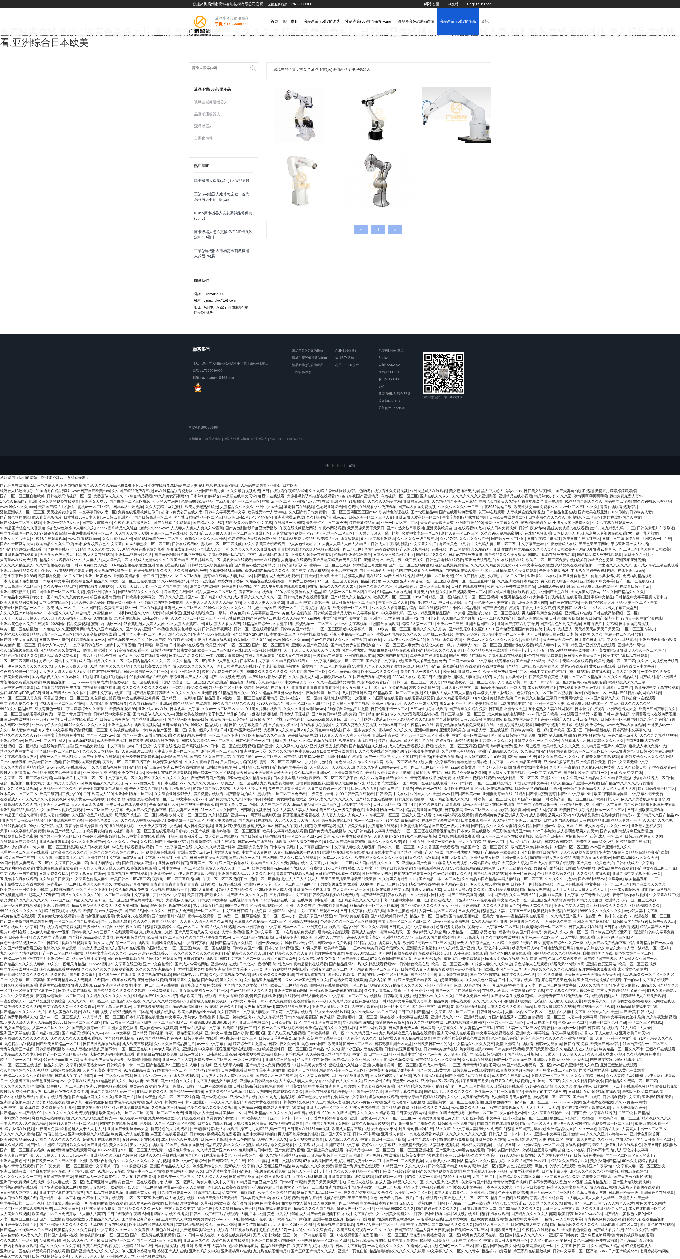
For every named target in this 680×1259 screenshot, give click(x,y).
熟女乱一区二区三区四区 (455, 746)
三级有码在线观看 (328, 655)
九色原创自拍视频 (105, 698)
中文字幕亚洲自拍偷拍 (18, 873)
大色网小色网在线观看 (587, 682)
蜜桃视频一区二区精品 (18, 746)
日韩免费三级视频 (300, 581)
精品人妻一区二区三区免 (216, 592)
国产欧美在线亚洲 (593, 512)
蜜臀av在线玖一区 (106, 624)
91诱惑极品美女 (585, 815)
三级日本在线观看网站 (118, 932)
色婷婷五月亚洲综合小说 (48, 958)
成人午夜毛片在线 (419, 740)
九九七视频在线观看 (505, 655)
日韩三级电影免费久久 (540, 666)
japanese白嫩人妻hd (324, 719)
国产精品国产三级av (144, 767)
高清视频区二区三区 (584, 517)
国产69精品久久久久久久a (140, 592)
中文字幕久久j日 (423, 544)
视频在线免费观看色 (452, 565)
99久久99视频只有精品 (652, 501)
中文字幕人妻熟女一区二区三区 (338, 661)
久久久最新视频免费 (243, 491)
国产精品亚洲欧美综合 (499, 852)
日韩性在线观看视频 (468, 586)
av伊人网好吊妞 (544, 810)
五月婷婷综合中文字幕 (288, 895)
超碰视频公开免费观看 (462, 958)
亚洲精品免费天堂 (574, 804)
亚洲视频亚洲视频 (630, 560)
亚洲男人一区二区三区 (182, 608)
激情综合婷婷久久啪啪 (223, 1006)
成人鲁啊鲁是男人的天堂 (549, 815)
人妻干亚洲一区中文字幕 (616, 1038)
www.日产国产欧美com (91, 491)
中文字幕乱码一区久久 (18, 533)
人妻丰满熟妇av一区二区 (328, 788)
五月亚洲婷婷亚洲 (418, 990)
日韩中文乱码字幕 (15, 1081)
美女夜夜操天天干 (357, 687)
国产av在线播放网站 (17, 1097)
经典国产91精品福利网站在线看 (635, 693)
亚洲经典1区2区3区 (437, 1081)
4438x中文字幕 (117, 1033)
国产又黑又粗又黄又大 (193, 932)
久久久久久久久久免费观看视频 (107, 969)
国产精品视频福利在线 (346, 974)
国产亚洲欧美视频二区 (250, 1022)
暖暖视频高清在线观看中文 (237, 1049)
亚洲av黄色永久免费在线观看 (24, 624)
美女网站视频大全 (292, 799)
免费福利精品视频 (637, 576)
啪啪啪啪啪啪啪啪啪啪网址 (105, 677)
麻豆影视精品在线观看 (395, 650)
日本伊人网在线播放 (473, 831)
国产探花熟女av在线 (190, 974)
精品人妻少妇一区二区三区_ (315, 804)
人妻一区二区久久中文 (51, 1028)
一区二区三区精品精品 (493, 783)
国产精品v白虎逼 (46, 1033)
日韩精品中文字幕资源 (112, 714)
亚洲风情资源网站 (559, 900)
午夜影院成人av (13, 1001)
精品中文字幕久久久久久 (106, 953)
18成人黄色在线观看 (294, 655)
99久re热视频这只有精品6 (179, 581)
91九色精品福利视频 (422, 857)
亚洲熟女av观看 (416, 501)
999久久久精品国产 (16, 709)
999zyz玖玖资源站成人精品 (298, 592)
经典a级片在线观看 (334, 932)
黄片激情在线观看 (208, 794)
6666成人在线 (404, 677)
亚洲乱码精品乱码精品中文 (22, 810)
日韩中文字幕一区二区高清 (180, 868)
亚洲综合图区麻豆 (447, 985)
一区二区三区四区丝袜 (18, 661)
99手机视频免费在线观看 (589, 671)
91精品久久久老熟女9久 (95, 549)
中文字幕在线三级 (664, 895)
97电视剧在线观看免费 (73, 570)
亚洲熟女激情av (546, 1059)
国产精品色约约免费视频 (560, 624)
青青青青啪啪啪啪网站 (481, 1065)
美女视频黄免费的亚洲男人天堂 (501, 815)
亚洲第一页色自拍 (441, 842)
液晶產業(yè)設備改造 (322, 21)
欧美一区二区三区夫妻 (450, 964)
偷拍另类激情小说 (605, 576)
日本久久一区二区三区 (396, 847)
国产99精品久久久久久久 (606, 905)
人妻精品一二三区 (463, 932)
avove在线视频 (266, 560)
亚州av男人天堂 (308, 948)
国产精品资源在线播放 (374, 799)
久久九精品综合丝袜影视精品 (333, 491)
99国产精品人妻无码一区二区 (24, 863)
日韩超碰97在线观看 (186, 645)
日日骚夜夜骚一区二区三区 (354, 602)
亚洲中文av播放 (218, 1033)
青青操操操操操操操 (294, 549)
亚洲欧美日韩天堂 (591, 762)
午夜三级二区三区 (385, 815)
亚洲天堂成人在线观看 (428, 491)
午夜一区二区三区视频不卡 (225, 879)
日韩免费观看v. (233, 1070)
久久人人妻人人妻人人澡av (294, 810)
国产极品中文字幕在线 (384, 661)
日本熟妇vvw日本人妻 (82, 517)
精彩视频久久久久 (288, 1091)
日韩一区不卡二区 (395, 1006)
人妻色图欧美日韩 (513, 682)
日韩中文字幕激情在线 (620, 538)
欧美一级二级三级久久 (405, 560)
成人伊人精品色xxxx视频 (48, 932)
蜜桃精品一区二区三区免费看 (326, 666)
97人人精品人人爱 (635, 1028)
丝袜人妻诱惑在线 (221, 820)
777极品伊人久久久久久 (342, 1081)
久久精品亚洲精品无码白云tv (516, 943)
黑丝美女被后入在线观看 (567, 528)
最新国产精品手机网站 (56, 507)
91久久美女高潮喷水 (171, 496)
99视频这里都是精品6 (296, 538)
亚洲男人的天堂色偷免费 (425, 661)
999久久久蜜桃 (549, 974)
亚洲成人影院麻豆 (198, 613)
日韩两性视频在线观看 (428, 709)
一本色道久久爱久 (656, 671)
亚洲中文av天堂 (269, 507)
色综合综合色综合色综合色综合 (517, 1038)
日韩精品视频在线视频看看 (69, 943)
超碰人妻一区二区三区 (459, 533)
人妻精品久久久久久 (237, 507)
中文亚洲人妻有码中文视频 (159, 826)
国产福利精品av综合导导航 (600, 879)
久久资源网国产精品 (537, 751)
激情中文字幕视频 (120, 645)
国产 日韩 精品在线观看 (598, 1028)
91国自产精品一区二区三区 (645, 1044)
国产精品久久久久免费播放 (437, 1059)
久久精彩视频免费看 (190, 735)
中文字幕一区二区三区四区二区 (404, 921)
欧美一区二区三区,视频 (637, 964)
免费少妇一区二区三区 (186, 820)
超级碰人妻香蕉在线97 (363, 576)
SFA (381, 386)
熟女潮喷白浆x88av (476, 1049)
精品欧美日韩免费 (663, 1086)
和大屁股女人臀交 (513, 863)
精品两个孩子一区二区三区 (341, 1070)
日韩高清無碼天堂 (292, 565)
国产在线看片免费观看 (457, 512)
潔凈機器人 (203, 126)
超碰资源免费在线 (451, 927)
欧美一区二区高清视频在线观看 (304, 608)
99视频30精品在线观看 (148, 677)
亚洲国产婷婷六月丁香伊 (223, 581)
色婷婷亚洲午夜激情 (99, 836)
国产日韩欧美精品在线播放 (262, 836)
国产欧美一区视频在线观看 (425, 783)
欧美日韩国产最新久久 (657, 709)
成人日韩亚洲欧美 (356, 693)
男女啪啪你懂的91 (358, 1022)
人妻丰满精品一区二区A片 (648, 948)
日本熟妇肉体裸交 (205, 496)
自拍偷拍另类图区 (508, 677)
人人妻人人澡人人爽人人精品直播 (213, 602)
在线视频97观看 (81, 740)
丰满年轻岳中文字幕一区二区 (415, 533)
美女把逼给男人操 (464, 491)
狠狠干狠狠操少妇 (176, 788)
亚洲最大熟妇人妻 (646, 826)
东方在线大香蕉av (596, 857)
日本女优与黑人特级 (290, 778)
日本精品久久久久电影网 (20, 1054)
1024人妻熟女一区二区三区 (147, 544)
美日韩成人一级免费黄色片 (341, 810)
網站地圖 (431, 4)
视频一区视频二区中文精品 (22, 783)
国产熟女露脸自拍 (97, 523)
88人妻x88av (286, 740)
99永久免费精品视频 (46, 826)
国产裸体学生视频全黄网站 (513, 996)
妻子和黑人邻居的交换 (226, 714)
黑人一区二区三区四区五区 (308, 703)
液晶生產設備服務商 (232, 18)
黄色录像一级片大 (623, 735)
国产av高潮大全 (470, 937)
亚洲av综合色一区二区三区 (615, 549)
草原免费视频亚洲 (507, 985)
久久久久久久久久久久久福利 (146, 687)
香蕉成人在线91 (365, 932)
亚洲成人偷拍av (626, 985)
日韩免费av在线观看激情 (473, 1070)
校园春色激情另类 (105, 597)
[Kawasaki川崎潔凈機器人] (379, 181)
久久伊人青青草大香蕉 (382, 990)
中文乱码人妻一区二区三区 (493, 544)
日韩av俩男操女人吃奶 (90, 565)
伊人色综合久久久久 (174, 634)
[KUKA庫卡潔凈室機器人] (379, 115)
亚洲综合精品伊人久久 (61, 523)
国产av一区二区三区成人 (45, 740)
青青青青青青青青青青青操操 (315, 687)
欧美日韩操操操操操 (610, 794)
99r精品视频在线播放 (128, 565)
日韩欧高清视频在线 (400, 996)
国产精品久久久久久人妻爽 (438, 650)
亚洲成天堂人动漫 (229, 1065)
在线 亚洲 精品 (334, 501)
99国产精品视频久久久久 (447, 799)
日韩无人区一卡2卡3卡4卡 (395, 804)
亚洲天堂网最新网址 (291, 990)
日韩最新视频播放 (255, 810)
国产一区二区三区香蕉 (270, 645)
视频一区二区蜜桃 (264, 879)
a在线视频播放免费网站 (465, 1022)
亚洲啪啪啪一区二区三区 (357, 1017)
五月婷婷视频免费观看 (596, 969)
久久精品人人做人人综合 (576, 1049)
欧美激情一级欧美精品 (229, 719)
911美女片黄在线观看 (263, 709)
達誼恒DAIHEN (389, 401)
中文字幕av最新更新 (646, 794)
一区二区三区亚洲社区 (251, 533)
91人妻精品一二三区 (477, 1028)
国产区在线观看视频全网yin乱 (329, 1091)
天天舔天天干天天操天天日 (331, 767)
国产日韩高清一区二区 (153, 517)
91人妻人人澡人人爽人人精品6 (343, 544)
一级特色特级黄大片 (598, 602)
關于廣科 (290, 21)
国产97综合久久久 (175, 1081)
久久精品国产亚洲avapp (326, 517)
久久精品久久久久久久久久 (108, 996)
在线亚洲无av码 (631, 570)
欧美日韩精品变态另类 (594, 560)
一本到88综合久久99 (132, 613)
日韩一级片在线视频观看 (20, 905)
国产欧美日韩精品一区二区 (58, 1044)
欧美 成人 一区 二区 (63, 608)
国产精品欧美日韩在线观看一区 (388, 895)
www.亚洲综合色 (624, 751)
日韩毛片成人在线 (238, 666)
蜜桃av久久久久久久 (395, 730)
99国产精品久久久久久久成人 (332, 586)
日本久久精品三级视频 (223, 1091)
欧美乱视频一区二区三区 (614, 661)
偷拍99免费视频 (429, 772)
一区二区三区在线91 (645, 1022)
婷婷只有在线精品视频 (454, 740)
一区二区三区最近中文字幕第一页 (344, 629)
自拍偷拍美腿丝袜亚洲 (101, 687)
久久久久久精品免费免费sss (494, 565)
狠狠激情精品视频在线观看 (213, 842)
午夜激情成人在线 (562, 544)
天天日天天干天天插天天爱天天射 (264, 772)
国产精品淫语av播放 (214, 698)
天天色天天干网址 (594, 544)
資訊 (485, 21)
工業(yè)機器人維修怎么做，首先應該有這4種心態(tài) (221, 197)
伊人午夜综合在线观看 (468, 953)
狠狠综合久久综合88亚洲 (273, 974)
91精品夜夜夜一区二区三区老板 (469, 682)
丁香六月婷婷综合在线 (97, 655)
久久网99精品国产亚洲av (150, 703)
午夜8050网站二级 (496, 507)
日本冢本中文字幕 (255, 661)
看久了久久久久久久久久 (164, 778)
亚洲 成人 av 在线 (153, 709)
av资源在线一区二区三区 (650, 916)
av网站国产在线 (174, 756)
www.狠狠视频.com (84, 538)
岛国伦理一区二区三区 (219, 751)
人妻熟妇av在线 (333, 677)
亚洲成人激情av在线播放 (311, 554)
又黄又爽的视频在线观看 (58, 501)
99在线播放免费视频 (96, 586)
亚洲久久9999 (552, 778)
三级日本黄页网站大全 (564, 698)
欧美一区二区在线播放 (18, 629)
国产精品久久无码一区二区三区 (631, 1081)
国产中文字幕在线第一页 (109, 693)
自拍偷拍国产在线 (598, 953)
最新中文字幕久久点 (501, 523)
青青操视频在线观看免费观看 (460, 725)
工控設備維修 (301, 372)
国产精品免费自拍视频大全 (353, 645)
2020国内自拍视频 (392, 655)
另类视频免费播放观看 (199, 804)
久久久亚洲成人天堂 (420, 703)
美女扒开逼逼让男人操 (474, 634)
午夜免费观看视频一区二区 (90, 533)
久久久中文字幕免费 (49, 937)
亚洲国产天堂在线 (553, 592)
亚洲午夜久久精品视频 (133, 927)
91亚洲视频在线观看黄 (19, 554)
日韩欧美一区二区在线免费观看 (488, 804)
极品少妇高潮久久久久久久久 (24, 900)
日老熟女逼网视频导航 (348, 980)
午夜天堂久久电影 (144, 788)
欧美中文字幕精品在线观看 (625, 655)
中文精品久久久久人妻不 (534, 549)
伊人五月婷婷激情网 (314, 1059)
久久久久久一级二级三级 (417, 538)
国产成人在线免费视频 (417, 507)
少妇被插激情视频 (332, 905)
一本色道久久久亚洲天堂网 (61, 629)
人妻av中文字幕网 (57, 730)
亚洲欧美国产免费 (416, 863)
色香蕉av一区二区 (62, 884)
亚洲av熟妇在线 (231, 618)
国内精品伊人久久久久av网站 (56, 677)
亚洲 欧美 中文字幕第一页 (307, 602)
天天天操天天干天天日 (365, 528)
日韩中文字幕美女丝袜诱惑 (622, 1017)
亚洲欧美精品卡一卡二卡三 (135, 576)
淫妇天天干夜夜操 (306, 868)
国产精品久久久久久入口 (247, 895)
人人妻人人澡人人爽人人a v (62, 671)
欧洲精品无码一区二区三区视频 (631, 900)
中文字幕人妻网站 (256, 852)
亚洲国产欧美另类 (209, 491)
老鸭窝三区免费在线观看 (642, 1091)
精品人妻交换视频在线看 (95, 634)
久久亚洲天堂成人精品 (605, 1054)
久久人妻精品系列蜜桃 (163, 507)
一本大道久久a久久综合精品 (67, 613)
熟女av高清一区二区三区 (20, 586)
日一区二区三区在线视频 (252, 937)
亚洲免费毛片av (131, 772)
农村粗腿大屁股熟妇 (554, 735)
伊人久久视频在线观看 (578, 852)
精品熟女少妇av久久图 (553, 496)
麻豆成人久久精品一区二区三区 (260, 921)
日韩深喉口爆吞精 (152, 645)
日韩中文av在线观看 (17, 687)
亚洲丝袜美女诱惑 (484, 857)
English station (479, 4)
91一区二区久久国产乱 (496, 618)
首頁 (274, 21)
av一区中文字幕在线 (544, 772)
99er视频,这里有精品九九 (517, 719)
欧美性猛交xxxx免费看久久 (536, 507)
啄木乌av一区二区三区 (18, 794)
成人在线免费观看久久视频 (410, 746)
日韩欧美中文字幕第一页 (142, 597)
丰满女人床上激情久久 (571, 523)
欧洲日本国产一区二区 (503, 969)
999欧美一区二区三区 (393, 629)
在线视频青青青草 (244, 900)
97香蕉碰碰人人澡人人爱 (144, 624)
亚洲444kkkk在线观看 (211, 634)
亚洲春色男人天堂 (621, 709)
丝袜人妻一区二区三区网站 (61, 703)
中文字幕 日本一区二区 (285, 927)
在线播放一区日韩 (289, 523)
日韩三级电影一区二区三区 (146, 671)
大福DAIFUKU (389, 372)
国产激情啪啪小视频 (168, 916)
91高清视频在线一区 (88, 639)
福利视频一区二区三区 (238, 1038)
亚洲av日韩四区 (392, 725)
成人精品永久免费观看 (58, 655)
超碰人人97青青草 (15, 772)
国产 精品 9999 (423, 974)
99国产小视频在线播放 (554, 725)
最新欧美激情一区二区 (155, 799)
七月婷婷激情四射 (329, 953)
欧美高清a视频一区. (266, 905)
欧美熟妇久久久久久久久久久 (379, 857)
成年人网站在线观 (660, 1001)
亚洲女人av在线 (56, 804)
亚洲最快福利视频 (430, 895)
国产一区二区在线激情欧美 (457, 990)
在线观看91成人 (471, 528)
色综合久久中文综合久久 (269, 804)
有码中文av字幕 (618, 501)
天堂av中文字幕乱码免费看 (22, 831)
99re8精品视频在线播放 (570, 650)
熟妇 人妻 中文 (360, 868)
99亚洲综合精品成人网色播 (472, 868)
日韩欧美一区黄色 (54, 639)
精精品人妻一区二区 (418, 624)
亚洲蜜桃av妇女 (163, 873)
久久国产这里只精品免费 (92, 815)
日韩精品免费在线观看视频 (306, 597)
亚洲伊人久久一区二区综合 (642, 650)
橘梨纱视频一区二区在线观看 (134, 682)
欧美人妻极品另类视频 (18, 602)
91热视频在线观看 (141, 868)
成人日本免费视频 (502, 528)
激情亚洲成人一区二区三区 (22, 512)
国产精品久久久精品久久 (350, 597)
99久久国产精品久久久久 (623, 592)
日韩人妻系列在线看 (585, 927)
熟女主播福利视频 (428, 1075)
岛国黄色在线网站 (205, 586)
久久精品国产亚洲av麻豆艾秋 (517, 820)
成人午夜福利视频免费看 (392, 1059)
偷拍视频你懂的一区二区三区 (158, 538)
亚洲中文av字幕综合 (532, 1033)
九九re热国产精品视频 (227, 554)
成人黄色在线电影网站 (506, 714)
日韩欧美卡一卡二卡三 (125, 1065)
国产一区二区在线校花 (634, 581)
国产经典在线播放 (119, 1038)
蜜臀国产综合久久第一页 (562, 943)
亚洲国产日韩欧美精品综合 (24, 820)
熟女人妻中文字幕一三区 (510, 911)
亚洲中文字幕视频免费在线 (62, 735)
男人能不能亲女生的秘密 (542, 613)
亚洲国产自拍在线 (234, 863)
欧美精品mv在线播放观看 (338, 538)
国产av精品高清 (369, 1091)
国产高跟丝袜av (195, 746)
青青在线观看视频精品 (618, 507)
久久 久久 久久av (487, 1001)
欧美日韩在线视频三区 (581, 538)
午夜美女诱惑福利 (554, 570)
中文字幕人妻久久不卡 (18, 703)
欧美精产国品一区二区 (167, 730)
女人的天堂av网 (165, 501)
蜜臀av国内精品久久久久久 (267, 570)
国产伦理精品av (424, 512)
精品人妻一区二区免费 (434, 576)
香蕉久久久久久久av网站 (205, 538)
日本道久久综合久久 (95, 884)
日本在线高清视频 (634, 624)
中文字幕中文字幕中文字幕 (345, 618)
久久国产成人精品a (582, 778)
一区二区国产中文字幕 (169, 586)
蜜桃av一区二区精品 (94, 507)
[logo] (200, 21)
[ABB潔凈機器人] (456, 115)
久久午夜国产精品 (174, 560)
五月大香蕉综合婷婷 (88, 602)
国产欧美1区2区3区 (247, 634)
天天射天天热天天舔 (372, 533)
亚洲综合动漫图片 (117, 985)
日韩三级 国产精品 (413, 1012)
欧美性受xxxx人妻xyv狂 (267, 512)
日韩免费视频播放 (409, 799)
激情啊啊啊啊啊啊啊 (590, 496)
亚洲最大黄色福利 (421, 948)
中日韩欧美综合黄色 (455, 602)
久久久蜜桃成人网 (117, 538)
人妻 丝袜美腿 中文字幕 (559, 895)
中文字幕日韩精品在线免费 (244, 911)
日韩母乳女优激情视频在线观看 (594, 1091)
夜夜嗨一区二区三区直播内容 (176, 879)
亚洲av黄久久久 (515, 857)
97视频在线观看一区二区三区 (337, 549)
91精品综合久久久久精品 (110, 666)
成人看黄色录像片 (47, 517)
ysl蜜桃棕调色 (62, 889)
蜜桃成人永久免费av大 (647, 746)
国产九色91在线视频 (256, 820)
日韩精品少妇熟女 (253, 767)
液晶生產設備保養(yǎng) (309, 358)
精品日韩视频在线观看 (62, 911)
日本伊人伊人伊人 (568, 533)
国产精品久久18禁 (208, 523)
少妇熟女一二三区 (338, 863)
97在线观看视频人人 (431, 868)
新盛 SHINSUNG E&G (394, 394)
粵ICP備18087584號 (203, 427)
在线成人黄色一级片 (437, 645)
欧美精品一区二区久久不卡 (621, 1049)
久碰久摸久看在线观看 (18, 985)
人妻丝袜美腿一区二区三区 (394, 1065)
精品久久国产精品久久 (104, 629)
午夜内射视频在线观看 (212, 639)
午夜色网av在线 (428, 788)
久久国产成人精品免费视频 (495, 889)
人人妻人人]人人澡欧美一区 (105, 560)
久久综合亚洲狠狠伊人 (173, 794)
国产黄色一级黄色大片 (595, 863)
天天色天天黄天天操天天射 (297, 820)
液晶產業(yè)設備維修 (416, 21)
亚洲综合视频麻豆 (303, 921)
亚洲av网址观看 (527, 746)
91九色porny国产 (262, 608)
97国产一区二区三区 (571, 847)
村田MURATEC (390, 379)
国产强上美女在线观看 (18, 639)
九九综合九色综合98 (657, 719)
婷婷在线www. (390, 740)
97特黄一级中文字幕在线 (641, 618)
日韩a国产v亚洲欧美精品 (240, 730)
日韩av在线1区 (192, 1054)
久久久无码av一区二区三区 (193, 618)
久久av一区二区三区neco (223, 709)
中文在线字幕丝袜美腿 (140, 698)
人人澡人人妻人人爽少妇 (263, 602)
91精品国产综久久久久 (583, 501)
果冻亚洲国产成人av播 (629, 544)
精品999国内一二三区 (308, 671)
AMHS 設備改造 (346, 350)
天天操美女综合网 (61, 512)
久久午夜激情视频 (661, 1017)
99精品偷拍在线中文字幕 (637, 1006)
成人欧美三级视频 (434, 586)
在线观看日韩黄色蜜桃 (18, 836)
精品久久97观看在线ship (60, 560)
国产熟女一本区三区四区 (59, 836)
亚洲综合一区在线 (656, 538)
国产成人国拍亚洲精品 (658, 677)
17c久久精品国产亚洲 (18, 501)
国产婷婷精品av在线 (263, 618)
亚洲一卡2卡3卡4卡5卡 (420, 618)
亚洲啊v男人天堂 (257, 884)
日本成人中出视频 (128, 507)
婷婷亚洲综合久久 (101, 592)
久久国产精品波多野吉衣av (207, 937)
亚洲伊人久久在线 (300, 905)
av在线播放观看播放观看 (132, 847)
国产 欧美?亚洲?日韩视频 (146, 629)
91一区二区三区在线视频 (20, 1065)
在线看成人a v (573, 740)
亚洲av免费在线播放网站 (183, 767)
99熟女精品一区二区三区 (517, 778)
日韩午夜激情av (532, 528)
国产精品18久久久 (431, 554)
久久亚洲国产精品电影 (225, 682)
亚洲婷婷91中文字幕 (597, 581)
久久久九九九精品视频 (658, 735)
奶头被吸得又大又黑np (252, 639)
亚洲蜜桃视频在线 (313, 634)
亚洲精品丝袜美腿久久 (133, 554)
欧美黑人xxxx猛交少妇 (595, 842)
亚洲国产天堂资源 (384, 618)
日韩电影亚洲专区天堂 (507, 709)
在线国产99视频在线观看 (474, 778)
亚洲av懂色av (405, 586)
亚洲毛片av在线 (578, 613)
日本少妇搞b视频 (121, 799)
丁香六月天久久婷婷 (538, 608)
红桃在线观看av (662, 767)
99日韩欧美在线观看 (357, 794)
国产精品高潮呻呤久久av (82, 1033)
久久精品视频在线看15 (290, 661)
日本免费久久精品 (529, 698)
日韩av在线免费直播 (465, 554)
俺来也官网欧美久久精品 (499, 501)
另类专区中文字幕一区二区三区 (494, 927)
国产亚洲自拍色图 (574, 576)
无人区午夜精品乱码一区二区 (482, 842)
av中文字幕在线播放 (536, 565)
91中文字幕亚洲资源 (378, 538)
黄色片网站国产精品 (147, 900)
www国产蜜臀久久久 (602, 698)
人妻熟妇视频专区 (166, 613)
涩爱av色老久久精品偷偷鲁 (248, 778)
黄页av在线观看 (491, 512)
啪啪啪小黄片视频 (657, 889)
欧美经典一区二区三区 (351, 608)
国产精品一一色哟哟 (178, 698)
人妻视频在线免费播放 (525, 512)
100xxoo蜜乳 (98, 964)
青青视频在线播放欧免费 (430, 778)
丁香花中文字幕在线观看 (291, 1012)
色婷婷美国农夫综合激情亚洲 (252, 538)
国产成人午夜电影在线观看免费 (280, 586)
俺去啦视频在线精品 (255, 1054)
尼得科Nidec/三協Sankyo (391, 354)
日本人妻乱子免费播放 (18, 581)
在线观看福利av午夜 (310, 1001)
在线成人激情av (143, 560)
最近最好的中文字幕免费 (326, 523)
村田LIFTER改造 (347, 365)
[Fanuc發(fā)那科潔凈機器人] (301, 181)
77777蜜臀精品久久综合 (117, 528)
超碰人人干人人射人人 (299, 879)
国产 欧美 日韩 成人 (636, 1012)
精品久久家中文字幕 (16, 751)
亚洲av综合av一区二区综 (300, 698)
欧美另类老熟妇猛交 (201, 507)
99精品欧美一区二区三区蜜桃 (397, 693)
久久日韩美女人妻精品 (152, 666)
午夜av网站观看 (332, 528)
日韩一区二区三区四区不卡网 (424, 767)
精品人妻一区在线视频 (489, 730)
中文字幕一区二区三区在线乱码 (26, 778)
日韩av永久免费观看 (334, 943)
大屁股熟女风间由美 (56, 746)
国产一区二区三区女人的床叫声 (391, 756)
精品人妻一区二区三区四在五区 (349, 592)
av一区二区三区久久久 (579, 507)
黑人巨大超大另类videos (501, 491)
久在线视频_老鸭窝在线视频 (117, 618)
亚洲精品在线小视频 (515, 496)
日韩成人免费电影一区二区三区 (194, 911)
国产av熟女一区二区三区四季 (253, 857)
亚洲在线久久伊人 (435, 496)
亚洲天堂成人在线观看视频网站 (134, 725)
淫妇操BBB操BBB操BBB (20, 693)
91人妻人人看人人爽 (223, 624)
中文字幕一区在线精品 (470, 735)
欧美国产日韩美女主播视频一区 (562, 836)
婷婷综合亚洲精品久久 (89, 581)
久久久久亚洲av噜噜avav (21, 613)
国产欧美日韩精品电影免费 (334, 714)
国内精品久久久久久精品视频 (556, 953)
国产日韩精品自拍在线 (545, 634)
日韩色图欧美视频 (564, 618)
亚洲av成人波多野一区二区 (417, 517)
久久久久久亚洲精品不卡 (155, 969)
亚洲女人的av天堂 (15, 538)
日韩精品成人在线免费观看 (642, 996)
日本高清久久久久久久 (547, 517)
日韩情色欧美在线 (414, 964)
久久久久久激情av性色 (501, 905)
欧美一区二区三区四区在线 (219, 650)
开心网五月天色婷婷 (558, 980)
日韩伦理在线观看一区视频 (337, 873)
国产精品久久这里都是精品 (246, 985)
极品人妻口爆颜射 (55, 815)
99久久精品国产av (361, 1033)
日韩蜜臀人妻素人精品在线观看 (427, 969)
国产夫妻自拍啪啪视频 (574, 491)
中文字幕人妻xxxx (299, 682)
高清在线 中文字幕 (305, 863)
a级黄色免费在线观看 (18, 916)
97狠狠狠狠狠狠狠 (262, 714)
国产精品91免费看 (204, 1070)
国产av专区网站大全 (17, 544)
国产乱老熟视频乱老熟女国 (277, 666)
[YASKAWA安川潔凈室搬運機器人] (301, 115)
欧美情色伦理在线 (394, 512)
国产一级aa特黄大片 (433, 1070)
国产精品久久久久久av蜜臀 (493, 826)
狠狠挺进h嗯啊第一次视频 (344, 698)
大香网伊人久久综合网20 (404, 639)
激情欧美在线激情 (532, 618)
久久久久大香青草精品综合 (394, 608)
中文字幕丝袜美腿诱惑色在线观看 (461, 1038)
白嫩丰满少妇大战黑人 (553, 629)
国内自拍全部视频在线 (125, 958)
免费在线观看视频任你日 (138, 512)
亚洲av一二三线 (450, 624)
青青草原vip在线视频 (256, 592)
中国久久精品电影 (465, 608)
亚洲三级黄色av (190, 852)
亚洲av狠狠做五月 (15, 592)
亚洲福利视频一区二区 (133, 794)
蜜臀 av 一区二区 (276, 501)
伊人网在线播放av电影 (197, 873)
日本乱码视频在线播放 (157, 1012)
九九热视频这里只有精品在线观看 (407, 1033)
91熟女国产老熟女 (662, 990)
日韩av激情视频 (616, 714)
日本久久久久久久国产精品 (509, 1006)
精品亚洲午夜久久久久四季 (364, 927)
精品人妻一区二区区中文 (637, 602)
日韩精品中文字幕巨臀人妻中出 (641, 597)
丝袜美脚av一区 (660, 725)
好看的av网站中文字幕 (58, 661)
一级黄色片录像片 (323, 794)
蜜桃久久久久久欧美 (429, 629)
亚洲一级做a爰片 (268, 943)
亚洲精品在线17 (517, 597)
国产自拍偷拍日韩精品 (539, 852)
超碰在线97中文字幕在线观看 (404, 1017)
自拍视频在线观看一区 (464, 570)
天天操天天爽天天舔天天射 (101, 868)
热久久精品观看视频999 (456, 698)
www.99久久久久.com (18, 507)
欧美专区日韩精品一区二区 (22, 608)
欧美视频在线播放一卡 (112, 570)
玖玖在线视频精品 (433, 608)
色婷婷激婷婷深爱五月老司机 (390, 772)
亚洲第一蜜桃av (171, 1086)
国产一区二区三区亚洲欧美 (61, 953)
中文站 (453, 4)
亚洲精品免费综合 (90, 746)
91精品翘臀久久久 (233, 693)
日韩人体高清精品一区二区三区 (207, 740)
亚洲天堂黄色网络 (402, 911)
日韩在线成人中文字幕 (636, 666)
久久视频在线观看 (477, 1059)
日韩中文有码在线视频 (548, 671)
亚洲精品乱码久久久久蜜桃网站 (331, 1028)
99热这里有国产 (477, 985)
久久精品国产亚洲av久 (313, 772)
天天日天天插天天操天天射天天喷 (348, 879)
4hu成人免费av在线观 (501, 958)
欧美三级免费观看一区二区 (505, 671)
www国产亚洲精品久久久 (610, 847)
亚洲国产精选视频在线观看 (599, 980)
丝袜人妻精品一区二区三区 (352, 634)
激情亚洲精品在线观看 (514, 1044)
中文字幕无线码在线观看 (268, 554)
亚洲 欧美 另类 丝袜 (99, 772)
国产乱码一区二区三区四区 (58, 751)
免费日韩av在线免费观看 (126, 804)
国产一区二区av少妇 (103, 735)
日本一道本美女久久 (359, 730)
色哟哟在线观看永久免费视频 (383, 491)
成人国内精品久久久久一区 (101, 661)
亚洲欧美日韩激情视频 (140, 756)
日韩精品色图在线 (561, 512)
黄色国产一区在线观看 (116, 974)
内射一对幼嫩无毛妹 (376, 570)
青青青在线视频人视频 (294, 873)
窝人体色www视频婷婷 (158, 1028)
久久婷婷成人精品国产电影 (328, 1054)
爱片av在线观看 (574, 666)
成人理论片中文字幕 (493, 948)
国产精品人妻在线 (535, 889)
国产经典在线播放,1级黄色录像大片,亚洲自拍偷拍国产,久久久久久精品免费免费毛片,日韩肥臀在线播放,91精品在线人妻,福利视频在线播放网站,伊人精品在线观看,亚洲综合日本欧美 (337, 37)
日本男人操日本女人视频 (554, 1006)
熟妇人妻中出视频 (229, 932)
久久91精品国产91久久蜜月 (73, 974)
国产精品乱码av (342, 964)
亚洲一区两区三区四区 (399, 523)
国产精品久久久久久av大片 (22, 1012)
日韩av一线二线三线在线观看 (262, 842)
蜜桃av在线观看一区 (204, 916)
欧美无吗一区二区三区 (392, 597)
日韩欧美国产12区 (247, 948)
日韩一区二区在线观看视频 (256, 629)
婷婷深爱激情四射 (167, 762)
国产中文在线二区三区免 (655, 868)
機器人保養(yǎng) (236, 439)
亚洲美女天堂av (94, 501)
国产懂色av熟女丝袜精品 (254, 565)
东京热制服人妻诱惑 (643, 740)
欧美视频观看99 (122, 709)
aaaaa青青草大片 (93, 682)
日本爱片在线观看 (590, 709)
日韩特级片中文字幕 (600, 624)
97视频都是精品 (13, 895)
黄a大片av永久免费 (87, 804)
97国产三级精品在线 (515, 868)
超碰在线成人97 (443, 900)
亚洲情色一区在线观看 (311, 889)
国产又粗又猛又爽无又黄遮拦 (337, 560)
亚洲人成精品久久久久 (407, 719)
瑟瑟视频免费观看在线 (301, 815)
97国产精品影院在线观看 (20, 549)
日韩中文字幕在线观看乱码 (362, 911)
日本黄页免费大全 (403, 1028)
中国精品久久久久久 (335, 857)
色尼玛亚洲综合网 (331, 507)
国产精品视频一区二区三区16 (374, 969)
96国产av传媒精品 (300, 943)
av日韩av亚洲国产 (117, 517)
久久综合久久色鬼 (658, 820)
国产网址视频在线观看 (397, 953)
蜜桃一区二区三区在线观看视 (150, 831)
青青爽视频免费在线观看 (127, 873)
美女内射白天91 (382, 980)
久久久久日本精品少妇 (101, 751)
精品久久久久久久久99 (19, 735)
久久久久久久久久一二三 (458, 507)
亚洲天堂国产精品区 (315, 916)
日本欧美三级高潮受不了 (393, 554)
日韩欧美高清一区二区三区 (564, 799)
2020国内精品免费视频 (70, 624)
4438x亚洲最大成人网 (273, 889)
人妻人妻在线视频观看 (375, 1086)
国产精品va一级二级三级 (276, 1075)
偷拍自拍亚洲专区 (97, 650)
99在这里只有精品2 (589, 735)
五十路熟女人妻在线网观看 (550, 709)
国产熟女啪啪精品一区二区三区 (200, 517)
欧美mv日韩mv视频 (44, 762)
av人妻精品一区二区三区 (103, 1017)
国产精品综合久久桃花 (367, 746)
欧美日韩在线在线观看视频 (168, 772)
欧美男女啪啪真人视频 (105, 831)
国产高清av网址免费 (495, 746)
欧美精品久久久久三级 (54, 544)
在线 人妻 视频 (95, 1012)
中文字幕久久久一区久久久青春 (69, 1006)
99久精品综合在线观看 (192, 703)
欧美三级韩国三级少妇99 (60, 794)
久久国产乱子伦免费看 (307, 512)
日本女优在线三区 (54, 602)
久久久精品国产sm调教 (301, 618)
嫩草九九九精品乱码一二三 (612, 528)
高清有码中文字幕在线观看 (656, 687)
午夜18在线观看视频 (49, 538)
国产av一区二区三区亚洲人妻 (425, 735)
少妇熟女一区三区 (545, 1081)
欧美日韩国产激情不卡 (599, 618)
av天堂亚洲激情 (45, 1081)
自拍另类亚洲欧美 (122, 602)
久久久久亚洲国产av (182, 597)
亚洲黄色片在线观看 (323, 927)
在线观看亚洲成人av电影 (579, 687)
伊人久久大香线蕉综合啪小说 (414, 714)
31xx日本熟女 (460, 783)
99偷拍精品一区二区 (169, 1070)
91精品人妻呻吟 (257, 1091)
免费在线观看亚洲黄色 (286, 788)
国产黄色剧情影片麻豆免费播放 (251, 528)
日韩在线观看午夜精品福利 (284, 491)
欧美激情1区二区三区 (18, 645)
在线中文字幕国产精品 (500, 666)
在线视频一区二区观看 (450, 549)
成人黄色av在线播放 (88, 799)
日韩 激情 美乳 (281, 847)
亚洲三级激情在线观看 (619, 1065)
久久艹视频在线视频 (52, 565)
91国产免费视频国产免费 (512, 629)
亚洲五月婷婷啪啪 (466, 905)
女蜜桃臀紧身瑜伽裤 (226, 570)
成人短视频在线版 (542, 687)
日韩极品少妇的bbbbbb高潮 (538, 788)
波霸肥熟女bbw (260, 826)
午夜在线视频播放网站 (132, 523)
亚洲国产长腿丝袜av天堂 (135, 1097)
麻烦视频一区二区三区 (399, 496)
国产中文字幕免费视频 (310, 570)
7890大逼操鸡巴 (229, 655)
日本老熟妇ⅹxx (173, 783)
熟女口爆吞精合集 (208, 905)
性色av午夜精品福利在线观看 (520, 916)
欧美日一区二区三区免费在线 (550, 560)
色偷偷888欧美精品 (197, 501)
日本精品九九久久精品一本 (191, 655)
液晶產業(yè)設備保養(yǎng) (369, 21)
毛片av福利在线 (13, 932)
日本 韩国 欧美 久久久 (584, 634)
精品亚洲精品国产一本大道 (443, 613)
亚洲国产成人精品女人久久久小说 (246, 873)
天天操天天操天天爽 (249, 788)
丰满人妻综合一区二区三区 (237, 501)
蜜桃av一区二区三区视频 (221, 544)
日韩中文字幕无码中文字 (225, 512)
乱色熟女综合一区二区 (633, 953)
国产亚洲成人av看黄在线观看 (146, 735)
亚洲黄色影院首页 (614, 852)
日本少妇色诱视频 (473, 911)
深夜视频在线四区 (336, 820)
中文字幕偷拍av (366, 613)
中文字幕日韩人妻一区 (97, 512)
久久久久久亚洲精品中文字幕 (569, 1038)
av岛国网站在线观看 (385, 698)
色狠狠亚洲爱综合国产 (352, 554)
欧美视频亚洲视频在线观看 (555, 911)
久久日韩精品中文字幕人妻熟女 (374, 831)
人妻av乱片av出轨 (137, 751)
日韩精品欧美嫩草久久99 (465, 772)
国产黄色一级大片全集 (450, 826)
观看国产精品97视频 (584, 714)
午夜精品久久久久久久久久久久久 (491, 639)
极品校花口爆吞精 (495, 932)
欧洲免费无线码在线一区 (597, 586)
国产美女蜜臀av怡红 (88, 1028)
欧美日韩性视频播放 (434, 677)
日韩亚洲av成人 (490, 1012)
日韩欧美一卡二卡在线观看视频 (620, 1086)
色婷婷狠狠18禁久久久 (152, 570)
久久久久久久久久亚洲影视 (474, 496)
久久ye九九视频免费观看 (657, 661)
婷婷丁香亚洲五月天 (472, 1081)
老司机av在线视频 (379, 549)
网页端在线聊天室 (265, 815)
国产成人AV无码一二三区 (440, 1065)
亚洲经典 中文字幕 (197, 1049)
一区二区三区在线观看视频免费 (26, 714)
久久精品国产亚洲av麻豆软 (454, 501)
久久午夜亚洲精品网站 (335, 682)
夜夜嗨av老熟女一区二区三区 (204, 990)
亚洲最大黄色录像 (252, 847)
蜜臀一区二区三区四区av (59, 756)
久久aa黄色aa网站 (343, 671)
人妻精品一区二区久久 (57, 788)
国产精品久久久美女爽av (505, 554)
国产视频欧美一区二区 (467, 592)
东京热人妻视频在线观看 (605, 533)
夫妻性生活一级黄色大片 (420, 671)
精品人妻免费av (314, 996)
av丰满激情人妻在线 (223, 852)
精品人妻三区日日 (183, 810)
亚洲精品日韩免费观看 (393, 868)
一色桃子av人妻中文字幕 (494, 602)
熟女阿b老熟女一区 (590, 693)
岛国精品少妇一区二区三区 (168, 948)
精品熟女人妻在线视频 (94, 554)
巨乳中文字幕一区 (356, 804)
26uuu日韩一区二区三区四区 (77, 1022)
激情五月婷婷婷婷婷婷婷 (615, 491)
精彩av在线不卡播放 (396, 788)
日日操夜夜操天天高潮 (582, 655)
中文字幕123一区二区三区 (453, 1012)
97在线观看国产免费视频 (60, 927)
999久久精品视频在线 (209, 725)
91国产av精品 (528, 799)
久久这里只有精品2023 (398, 879)
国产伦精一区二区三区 (334, 533)
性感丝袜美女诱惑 (377, 873)
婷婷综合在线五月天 (272, 687)
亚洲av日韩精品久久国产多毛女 (26, 570)
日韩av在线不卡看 (541, 1022)
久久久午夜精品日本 (60, 586)
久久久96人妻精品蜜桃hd (501, 533)
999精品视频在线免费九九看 (141, 549)
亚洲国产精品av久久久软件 (64, 693)
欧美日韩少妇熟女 (490, 1054)
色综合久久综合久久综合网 (361, 762)
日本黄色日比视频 (590, 639)
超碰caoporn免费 (521, 756)
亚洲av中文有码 (344, 570)
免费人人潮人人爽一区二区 (227, 868)
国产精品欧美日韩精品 (150, 693)
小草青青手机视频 (69, 857)
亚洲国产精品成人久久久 (498, 751)
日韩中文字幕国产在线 (173, 847)
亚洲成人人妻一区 (213, 549)
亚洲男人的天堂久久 (430, 592)
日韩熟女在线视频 (65, 1070)
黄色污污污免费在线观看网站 (511, 586)
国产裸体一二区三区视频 (129, 501)
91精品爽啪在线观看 (17, 868)
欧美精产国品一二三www (344, 948)
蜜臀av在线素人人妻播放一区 (227, 576)
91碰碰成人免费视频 (451, 863)
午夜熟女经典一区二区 (18, 671)
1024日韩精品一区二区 (432, 597)
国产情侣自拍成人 (240, 794)
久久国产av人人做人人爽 (210, 533)
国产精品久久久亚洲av (351, 1059)
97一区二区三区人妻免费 (337, 581)
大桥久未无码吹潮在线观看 (569, 661)
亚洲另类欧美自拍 (441, 528)
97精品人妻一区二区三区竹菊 (520, 1028)
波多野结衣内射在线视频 (418, 884)
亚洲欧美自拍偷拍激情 (657, 639)
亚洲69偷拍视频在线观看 (107, 1086)
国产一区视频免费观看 (227, 677)
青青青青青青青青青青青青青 (174, 884)
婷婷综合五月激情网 (369, 565)
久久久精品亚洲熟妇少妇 (620, 778)
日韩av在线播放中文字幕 (199, 1028)
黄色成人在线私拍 (297, 613)
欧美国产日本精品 (527, 932)
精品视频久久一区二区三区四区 (582, 751)
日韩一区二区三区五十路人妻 (417, 682)
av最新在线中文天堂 (239, 496)
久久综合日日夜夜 (54, 879)
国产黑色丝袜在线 (15, 517)
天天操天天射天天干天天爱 (597, 629)
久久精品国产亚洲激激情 (491, 549)
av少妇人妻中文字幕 (641, 911)
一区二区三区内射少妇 (639, 629)
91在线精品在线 (510, 560)
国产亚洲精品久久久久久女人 (424, 905)
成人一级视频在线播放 (262, 650)
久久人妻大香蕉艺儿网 (185, 624)
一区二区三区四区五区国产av (352, 512)
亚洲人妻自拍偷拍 (280, 1059)
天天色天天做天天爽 (437, 523)
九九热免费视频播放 (277, 783)
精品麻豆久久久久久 (649, 884)
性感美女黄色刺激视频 (600, 756)
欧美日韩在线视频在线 (494, 788)
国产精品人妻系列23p (65, 783)
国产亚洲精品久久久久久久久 (24, 974)
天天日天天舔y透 (457, 889)
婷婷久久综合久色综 (375, 586)
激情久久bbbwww (154, 528)
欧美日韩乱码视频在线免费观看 (340, 826)
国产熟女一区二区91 (508, 538)
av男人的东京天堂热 (620, 608)
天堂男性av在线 (405, 1081)
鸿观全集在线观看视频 (428, 655)
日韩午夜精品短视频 (544, 538)
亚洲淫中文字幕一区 (262, 932)
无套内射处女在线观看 (56, 916)
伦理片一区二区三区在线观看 (24, 852)
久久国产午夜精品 (564, 767)
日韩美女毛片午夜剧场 (655, 528)
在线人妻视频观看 (260, 655)
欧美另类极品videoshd (270, 868)
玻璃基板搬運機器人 (211, 102)
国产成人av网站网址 (192, 964)
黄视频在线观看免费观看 (20, 682)
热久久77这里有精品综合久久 (383, 778)
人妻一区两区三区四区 (437, 911)
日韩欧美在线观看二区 (507, 517)
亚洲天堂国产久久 (480, 624)
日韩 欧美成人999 (532, 602)
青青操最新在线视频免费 (157, 1054)
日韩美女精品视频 (509, 1049)
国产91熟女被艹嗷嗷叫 (405, 528)
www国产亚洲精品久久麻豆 (575, 1065)
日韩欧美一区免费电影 (619, 719)
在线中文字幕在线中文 (440, 820)
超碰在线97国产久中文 (622, 517)
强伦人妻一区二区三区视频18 (477, 597)
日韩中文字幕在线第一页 (239, 958)
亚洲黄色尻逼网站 (601, 964)
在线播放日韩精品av (618, 815)
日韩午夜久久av (662, 921)
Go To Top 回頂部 (340, 465)
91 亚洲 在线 (413, 842)
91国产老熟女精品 (353, 958)
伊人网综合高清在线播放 (106, 703)
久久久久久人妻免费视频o (47, 799)
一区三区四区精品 (364, 985)
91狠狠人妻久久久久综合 (491, 964)
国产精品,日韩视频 (148, 1033)
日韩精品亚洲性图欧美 (293, 937)
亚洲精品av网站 (631, 645)
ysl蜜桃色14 (103, 613)
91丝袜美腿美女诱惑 (495, 698)
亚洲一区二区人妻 (549, 703)
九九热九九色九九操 (156, 932)
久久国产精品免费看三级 (132, 491)
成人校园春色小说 (350, 783)
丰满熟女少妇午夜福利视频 (593, 570)
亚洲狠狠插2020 (469, 523)
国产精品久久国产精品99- (658, 815)
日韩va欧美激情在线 (477, 719)
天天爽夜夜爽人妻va (57, 554)
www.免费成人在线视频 (626, 725)
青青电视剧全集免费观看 (542, 501)
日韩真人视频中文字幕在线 (411, 927)
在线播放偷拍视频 (311, 974)
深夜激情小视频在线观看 (170, 905)
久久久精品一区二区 (189, 661)
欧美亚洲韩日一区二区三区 (227, 645)
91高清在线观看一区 (131, 650)
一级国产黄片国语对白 (72, 714)
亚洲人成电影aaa (85, 985)
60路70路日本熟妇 (259, 799)
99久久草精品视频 (470, 576)
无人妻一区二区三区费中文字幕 (550, 985)
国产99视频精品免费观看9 (286, 969)
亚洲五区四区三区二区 (329, 969)
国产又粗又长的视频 (413, 549)
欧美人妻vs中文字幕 (552, 645)
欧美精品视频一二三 (59, 682)
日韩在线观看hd (185, 544)
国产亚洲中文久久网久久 (277, 746)
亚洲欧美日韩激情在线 (258, 1081)
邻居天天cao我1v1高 (567, 964)
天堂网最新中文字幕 (527, 990)
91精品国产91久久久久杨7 (155, 996)
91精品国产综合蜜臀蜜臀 (535, 794)
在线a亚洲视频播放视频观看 (509, 725)
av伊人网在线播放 (399, 576)
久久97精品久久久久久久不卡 (464, 538)
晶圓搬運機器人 (207, 114)
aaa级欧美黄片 (462, 767)
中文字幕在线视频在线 (495, 661)
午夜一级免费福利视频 (184, 1033)
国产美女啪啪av (605, 650)
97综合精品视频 (138, 496)
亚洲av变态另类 (45, 719)
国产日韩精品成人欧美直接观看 (206, 565)
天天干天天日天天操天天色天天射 (28, 618)
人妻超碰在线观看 (296, 560)
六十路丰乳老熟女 (643, 533)
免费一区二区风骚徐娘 (623, 634)
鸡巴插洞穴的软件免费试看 (161, 602)
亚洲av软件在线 (224, 964)
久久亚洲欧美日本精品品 (518, 581)
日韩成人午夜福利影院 (389, 544)
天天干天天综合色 (558, 639)
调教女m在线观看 (237, 560)
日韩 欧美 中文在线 (626, 772)
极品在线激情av (359, 852)
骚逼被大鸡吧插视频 (16, 491)
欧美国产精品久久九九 (65, 831)
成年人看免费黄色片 (305, 842)
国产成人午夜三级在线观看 (656, 565)
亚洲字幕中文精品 (598, 597)
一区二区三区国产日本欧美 (76, 921)
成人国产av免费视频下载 (146, 810)
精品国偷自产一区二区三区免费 (58, 592)
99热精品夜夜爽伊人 (293, 1006)
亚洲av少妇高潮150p (17, 847)
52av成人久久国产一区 (638, 958)
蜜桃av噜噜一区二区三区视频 (236, 831)
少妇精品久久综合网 (429, 932)
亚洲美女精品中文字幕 (304, 1086)
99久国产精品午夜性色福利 (169, 639)
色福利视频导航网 (130, 937)
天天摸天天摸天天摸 (131, 533)
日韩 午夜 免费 (576, 1044)
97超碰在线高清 (52, 533)
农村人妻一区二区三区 (187, 815)
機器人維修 (213, 439)
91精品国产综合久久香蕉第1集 (25, 528)
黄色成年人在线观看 (133, 916)
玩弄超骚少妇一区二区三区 (66, 698)
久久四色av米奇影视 (458, 618)
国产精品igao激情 (530, 661)
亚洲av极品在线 (243, 1097)
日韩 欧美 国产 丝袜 (266, 719)
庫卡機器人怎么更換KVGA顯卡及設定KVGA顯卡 (223, 234)
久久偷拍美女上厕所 (74, 618)
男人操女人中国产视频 (559, 581)
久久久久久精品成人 (16, 565)
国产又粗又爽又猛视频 (18, 788)
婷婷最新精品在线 (364, 523)
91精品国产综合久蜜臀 (212, 788)
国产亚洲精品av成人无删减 (69, 980)
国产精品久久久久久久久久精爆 (550, 969)
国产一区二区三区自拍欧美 (22, 496)
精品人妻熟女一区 (626, 820)
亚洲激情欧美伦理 (230, 826)
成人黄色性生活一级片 (351, 889)
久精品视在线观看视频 (573, 565)
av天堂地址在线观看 (577, 937)
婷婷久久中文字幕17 (363, 937)
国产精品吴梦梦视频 (490, 873)
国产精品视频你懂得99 (184, 1006)
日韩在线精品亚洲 (594, 820)
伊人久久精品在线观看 (298, 857)
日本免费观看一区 (476, 820)
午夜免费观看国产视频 (205, 778)
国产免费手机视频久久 (18, 1017)
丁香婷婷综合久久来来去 (86, 709)
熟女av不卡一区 (452, 703)
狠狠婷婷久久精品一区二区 (176, 927)
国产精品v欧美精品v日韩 (187, 719)
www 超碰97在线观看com (68, 767)
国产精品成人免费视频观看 (599, 554)
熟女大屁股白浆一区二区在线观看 (121, 943)
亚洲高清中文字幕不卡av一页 (636, 873)
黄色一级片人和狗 (203, 730)
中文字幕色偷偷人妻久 (18, 756)
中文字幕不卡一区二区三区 (607, 884)
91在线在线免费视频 (444, 639)
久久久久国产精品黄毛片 (174, 1044)
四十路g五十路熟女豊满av (365, 719)
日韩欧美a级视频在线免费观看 (154, 740)
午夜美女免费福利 (15, 677)
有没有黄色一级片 (454, 544)
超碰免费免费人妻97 (626, 496)
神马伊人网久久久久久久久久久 (26, 666)
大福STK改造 (344, 358)
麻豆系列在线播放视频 (509, 1081)
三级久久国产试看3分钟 (421, 815)
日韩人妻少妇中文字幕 (459, 687)
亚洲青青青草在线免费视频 (560, 996)
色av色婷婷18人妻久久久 (74, 528)
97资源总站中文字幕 (531, 783)
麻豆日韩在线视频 (15, 719)
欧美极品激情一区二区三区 (60, 576)
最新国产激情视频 (443, 719)
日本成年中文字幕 (54, 581)
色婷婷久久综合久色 (554, 873)
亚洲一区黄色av (98, 576)
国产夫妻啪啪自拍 (366, 639)
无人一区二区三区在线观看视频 (507, 836)
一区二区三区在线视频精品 (255, 698)
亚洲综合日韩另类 (340, 1086)
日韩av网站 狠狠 (372, 1028)
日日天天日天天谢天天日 (321, 576)
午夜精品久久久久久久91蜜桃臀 (26, 1075)
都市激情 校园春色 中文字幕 (248, 523)
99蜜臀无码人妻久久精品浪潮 (376, 666)
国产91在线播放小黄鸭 (267, 677)
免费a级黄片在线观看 (615, 868)
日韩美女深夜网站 (539, 491)
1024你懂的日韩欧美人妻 (631, 512)
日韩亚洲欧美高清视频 (81, 762)
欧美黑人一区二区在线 (239, 783)
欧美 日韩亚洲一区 (517, 884)
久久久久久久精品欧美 (161, 1001)
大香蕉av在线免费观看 (18, 560)
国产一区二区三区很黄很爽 (410, 565)
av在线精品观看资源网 (174, 491)
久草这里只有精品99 (458, 751)
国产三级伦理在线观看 (501, 608)
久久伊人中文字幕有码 (359, 1006)
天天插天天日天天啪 (131, 586)
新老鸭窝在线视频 (299, 507)
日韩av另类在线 (549, 1044)
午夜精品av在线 (420, 725)
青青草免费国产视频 (16, 1049)
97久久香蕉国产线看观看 (264, 544)
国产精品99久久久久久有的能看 (627, 783)
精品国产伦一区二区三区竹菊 (484, 847)
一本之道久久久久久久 (613, 565)
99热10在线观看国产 (373, 682)
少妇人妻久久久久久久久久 (331, 799)
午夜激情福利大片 (164, 804)
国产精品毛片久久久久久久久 (448, 1091)
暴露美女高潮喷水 (639, 554)
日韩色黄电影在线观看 (444, 560)
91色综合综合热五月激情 (348, 709)
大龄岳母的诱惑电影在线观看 (311, 496)
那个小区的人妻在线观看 (509, 953)
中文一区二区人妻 (393, 602)
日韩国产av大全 (461, 661)
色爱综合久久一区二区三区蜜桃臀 (544, 693)
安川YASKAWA (389, 365)
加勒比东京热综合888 (18, 576)
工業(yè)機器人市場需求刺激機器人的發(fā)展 (221, 253)
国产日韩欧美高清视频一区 (585, 772)
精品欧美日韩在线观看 (197, 996)
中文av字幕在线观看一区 (612, 523)
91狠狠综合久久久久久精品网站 (374, 501)
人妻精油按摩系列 (259, 1006)
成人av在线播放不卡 (88, 958)
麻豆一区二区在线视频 (169, 533)
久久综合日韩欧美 (655, 549)
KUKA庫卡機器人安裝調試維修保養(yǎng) (223, 215)
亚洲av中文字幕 (172, 895)
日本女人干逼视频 (294, 714)
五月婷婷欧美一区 (205, 560)
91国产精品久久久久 (656, 1038)
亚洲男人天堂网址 (329, 937)
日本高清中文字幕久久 (631, 730)
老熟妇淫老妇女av (536, 523)
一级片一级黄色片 (230, 613)
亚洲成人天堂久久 (223, 661)
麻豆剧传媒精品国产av (422, 666)
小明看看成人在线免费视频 (654, 714)
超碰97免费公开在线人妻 (181, 512)
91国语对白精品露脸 (53, 491)
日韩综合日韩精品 (559, 842)
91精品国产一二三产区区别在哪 (26, 857)
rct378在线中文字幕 (516, 703)
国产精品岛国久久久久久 (145, 911)
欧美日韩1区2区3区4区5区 (250, 517)
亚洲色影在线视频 (152, 980)
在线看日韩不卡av (635, 586)
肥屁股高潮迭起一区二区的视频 (141, 815)
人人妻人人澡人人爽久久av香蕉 (197, 528)
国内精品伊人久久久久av (153, 714)
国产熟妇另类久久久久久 (221, 980)
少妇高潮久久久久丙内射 (20, 804)
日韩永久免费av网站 (657, 751)
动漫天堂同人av (525, 948)
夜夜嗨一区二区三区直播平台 (471, 581)
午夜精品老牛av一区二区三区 (257, 756)
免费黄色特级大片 (185, 629)
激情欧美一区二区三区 (212, 1059)
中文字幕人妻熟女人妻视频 (354, 725)
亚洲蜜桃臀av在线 (289, 517)
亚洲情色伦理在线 (163, 565)
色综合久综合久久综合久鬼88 (114, 852)
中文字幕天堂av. (531, 544)
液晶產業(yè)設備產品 (458, 21)
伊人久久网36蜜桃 (622, 639)
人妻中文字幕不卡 (440, 762)
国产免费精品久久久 (225, 799)
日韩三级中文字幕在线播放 (157, 746)
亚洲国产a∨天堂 (306, 501)
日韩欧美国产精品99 (574, 549)
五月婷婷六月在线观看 (18, 879)
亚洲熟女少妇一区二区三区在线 (494, 613)
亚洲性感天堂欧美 (15, 634)
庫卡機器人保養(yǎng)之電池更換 (222, 180)
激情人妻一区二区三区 (549, 1075)
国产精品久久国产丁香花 (210, 756)
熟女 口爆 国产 (533, 958)
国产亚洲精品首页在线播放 (467, 1075)
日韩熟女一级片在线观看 (221, 884)
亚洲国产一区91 (203, 863)
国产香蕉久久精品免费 (468, 709)
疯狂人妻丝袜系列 (289, 1054)
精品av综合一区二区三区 (52, 634)
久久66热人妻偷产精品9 (20, 730)
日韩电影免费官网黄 (557, 948)
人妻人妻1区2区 (625, 671)
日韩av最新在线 (175, 725)
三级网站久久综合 (98, 927)
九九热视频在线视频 (525, 842)
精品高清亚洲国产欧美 (424, 810)
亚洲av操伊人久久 (47, 725)
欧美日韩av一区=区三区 (130, 879)
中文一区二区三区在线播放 (132, 581)
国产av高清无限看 (116, 921)
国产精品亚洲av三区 (148, 719)
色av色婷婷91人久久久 (330, 639)
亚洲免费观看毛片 (480, 560)
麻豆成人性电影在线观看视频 (512, 592)
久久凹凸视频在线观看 (18, 650)
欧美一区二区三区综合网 (178, 1097)
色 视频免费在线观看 (158, 852)
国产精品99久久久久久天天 (635, 857)
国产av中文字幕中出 (575, 794)
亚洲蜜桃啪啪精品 (415, 826)
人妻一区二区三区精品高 (581, 677)
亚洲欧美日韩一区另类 (432, 1044)
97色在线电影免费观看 (543, 655)
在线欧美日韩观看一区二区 (320, 900)
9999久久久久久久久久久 (224, 608)
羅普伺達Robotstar (392, 408)
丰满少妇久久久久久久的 (630, 703)
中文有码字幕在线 (198, 943)
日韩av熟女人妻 (155, 618)
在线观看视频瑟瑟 (419, 698)
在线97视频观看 (538, 533)
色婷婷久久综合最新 (59, 948)
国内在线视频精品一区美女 (471, 916)
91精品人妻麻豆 (589, 900)
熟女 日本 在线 (570, 826)
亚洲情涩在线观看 (384, 624)
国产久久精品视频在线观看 (485, 650)
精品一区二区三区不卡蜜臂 (231, 687)
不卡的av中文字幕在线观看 (646, 980)
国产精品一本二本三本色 (439, 879)
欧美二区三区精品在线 (404, 762)
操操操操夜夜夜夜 (390, 1022)
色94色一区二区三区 (111, 900)
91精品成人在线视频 (394, 592)
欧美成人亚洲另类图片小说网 (24, 889)
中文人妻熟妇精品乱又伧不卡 (621, 990)
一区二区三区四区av (304, 836)
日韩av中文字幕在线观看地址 (142, 836)
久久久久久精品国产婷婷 (214, 847)
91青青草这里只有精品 (515, 1070)
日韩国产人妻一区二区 (136, 634)
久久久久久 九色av (203, 783)
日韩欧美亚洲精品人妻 (332, 613)
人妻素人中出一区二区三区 (479, 645)
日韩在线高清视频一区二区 (69, 496)
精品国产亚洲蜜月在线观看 (593, 645)
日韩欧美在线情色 (221, 767)
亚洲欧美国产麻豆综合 (310, 645)
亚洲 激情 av (373, 560)
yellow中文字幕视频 (351, 624)
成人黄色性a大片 (301, 544)
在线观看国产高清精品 (18, 842)
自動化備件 (203, 138)
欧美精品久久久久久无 (379, 671)
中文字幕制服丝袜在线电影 (464, 517)
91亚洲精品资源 (330, 852)
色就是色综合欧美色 (564, 958)
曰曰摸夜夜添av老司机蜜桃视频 (336, 990)
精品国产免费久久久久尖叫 (66, 1091)
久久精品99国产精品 (479, 879)
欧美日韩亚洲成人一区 (462, 671)
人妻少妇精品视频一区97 (293, 533)
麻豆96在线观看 (271, 496)
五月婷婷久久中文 (556, 921)
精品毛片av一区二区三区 (20, 1059)
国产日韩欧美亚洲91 (139, 863)
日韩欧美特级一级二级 (529, 730)
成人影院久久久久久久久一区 (257, 597)
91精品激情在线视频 (633, 842)
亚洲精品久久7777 (397, 937)
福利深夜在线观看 (458, 815)
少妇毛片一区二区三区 (506, 576)
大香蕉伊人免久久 (108, 496)
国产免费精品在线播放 (467, 655)
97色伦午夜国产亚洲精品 (358, 496)
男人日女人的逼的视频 (238, 762)
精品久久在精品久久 (236, 889)
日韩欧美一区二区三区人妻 (370, 517)
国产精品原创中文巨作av (469, 629)
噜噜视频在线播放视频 (328, 985)
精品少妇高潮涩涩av (384, 783)
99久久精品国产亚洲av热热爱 (275, 693)
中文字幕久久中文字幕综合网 (570, 990)
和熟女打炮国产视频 (193, 831)
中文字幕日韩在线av (86, 645)
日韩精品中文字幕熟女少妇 (22, 597)
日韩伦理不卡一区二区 (389, 709)
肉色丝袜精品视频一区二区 (22, 943)
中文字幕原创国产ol (263, 613)
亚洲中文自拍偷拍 (158, 964)
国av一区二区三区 (610, 810)
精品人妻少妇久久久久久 (91, 905)
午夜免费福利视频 (182, 549)
